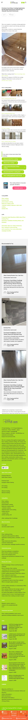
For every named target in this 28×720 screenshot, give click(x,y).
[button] (2, 2)
